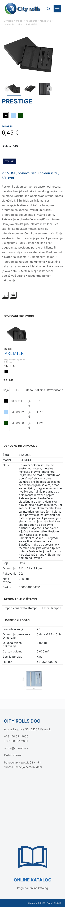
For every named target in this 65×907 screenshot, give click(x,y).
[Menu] (57, 8)
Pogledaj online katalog (32, 888)
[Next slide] (49, 89)
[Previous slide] (7, 89)
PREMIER (14, 353)
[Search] (48, 8)
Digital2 (57, 903)
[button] (14, 89)
